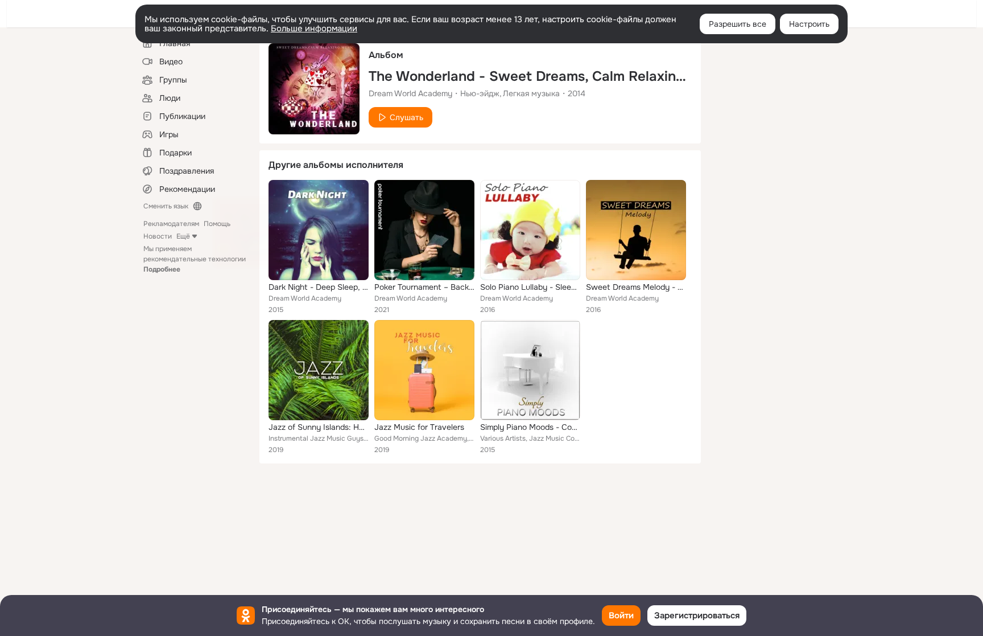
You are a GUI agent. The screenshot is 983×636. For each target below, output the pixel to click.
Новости (157, 236)
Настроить (809, 24)
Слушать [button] (406, 117)
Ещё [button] (183, 236)
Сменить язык (165, 206)
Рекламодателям (171, 223)
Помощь (217, 223)
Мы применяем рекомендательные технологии (194, 259)
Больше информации (314, 28)
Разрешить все (737, 24)
